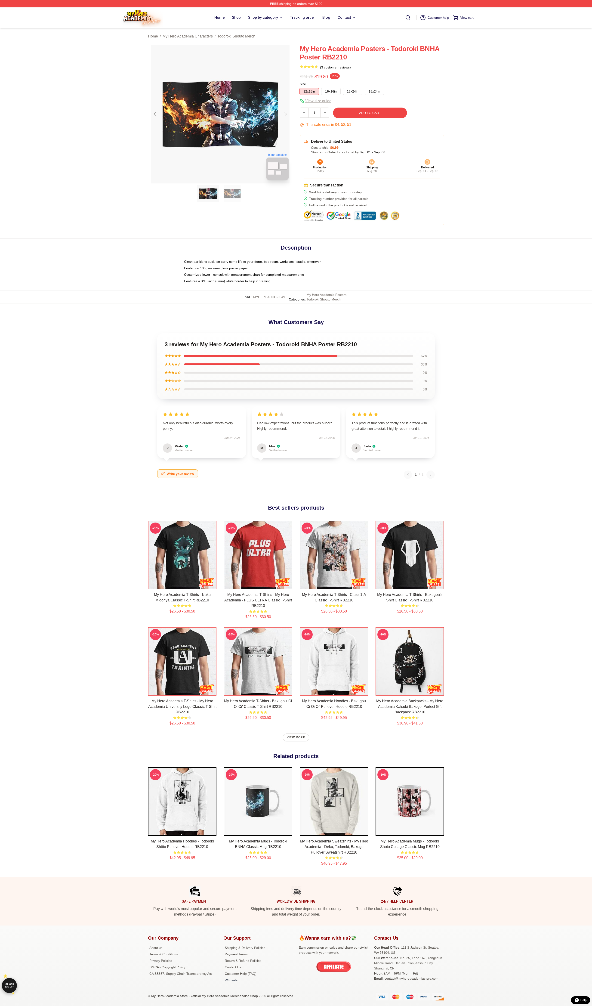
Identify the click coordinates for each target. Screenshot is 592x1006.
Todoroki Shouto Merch (236, 36)
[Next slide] (285, 114)
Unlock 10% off (9, 985)
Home (153, 36)
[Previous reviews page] (408, 474)
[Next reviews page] (430, 474)
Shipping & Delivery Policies (245, 948)
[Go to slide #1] (208, 193)
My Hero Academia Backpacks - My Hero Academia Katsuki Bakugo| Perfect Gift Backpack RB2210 (409, 706)
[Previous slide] (155, 114)
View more (296, 737)
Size (303, 84)
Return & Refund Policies (243, 961)
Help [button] (583, 1000)
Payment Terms (236, 954)
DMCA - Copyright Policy (167, 967)
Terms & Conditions (163, 954)
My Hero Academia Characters (188, 36)
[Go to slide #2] (232, 193)
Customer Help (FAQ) (240, 973)
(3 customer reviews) (335, 67)
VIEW (182, 584)
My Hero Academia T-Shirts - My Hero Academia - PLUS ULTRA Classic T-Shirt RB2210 (258, 600)
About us (155, 948)
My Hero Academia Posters (326, 295)
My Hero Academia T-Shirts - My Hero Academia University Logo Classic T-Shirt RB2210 (182, 706)
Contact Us (233, 967)
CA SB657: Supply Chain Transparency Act (180, 973)
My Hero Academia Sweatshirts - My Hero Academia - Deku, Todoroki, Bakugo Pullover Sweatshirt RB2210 (334, 846)
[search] (408, 17)
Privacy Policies (160, 961)
